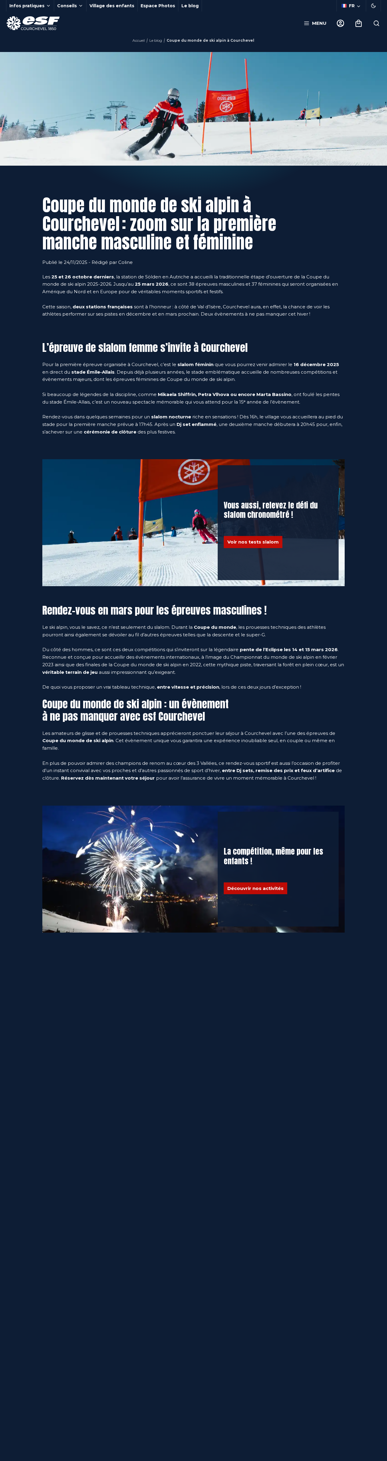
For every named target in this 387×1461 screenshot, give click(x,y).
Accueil (138, 40)
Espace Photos (158, 5)
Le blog (190, 5)
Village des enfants (111, 5)
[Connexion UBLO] (6, 1456)
